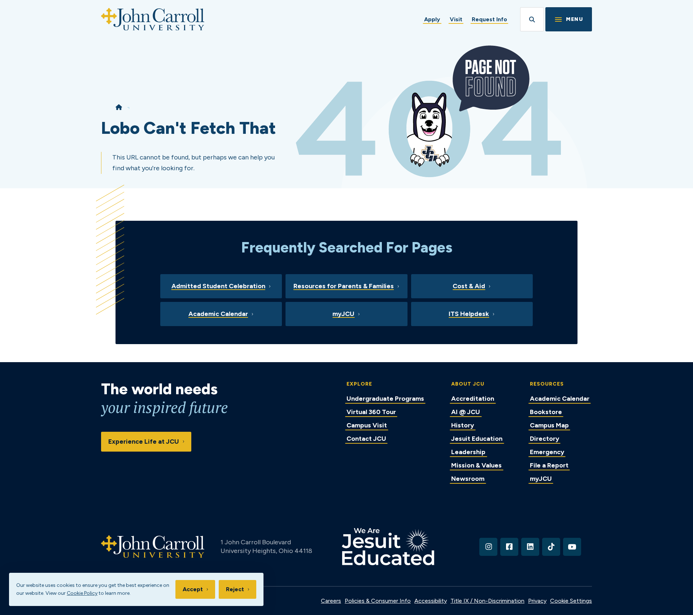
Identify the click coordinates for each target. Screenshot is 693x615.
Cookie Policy (82, 593)
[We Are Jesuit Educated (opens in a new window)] (388, 546)
